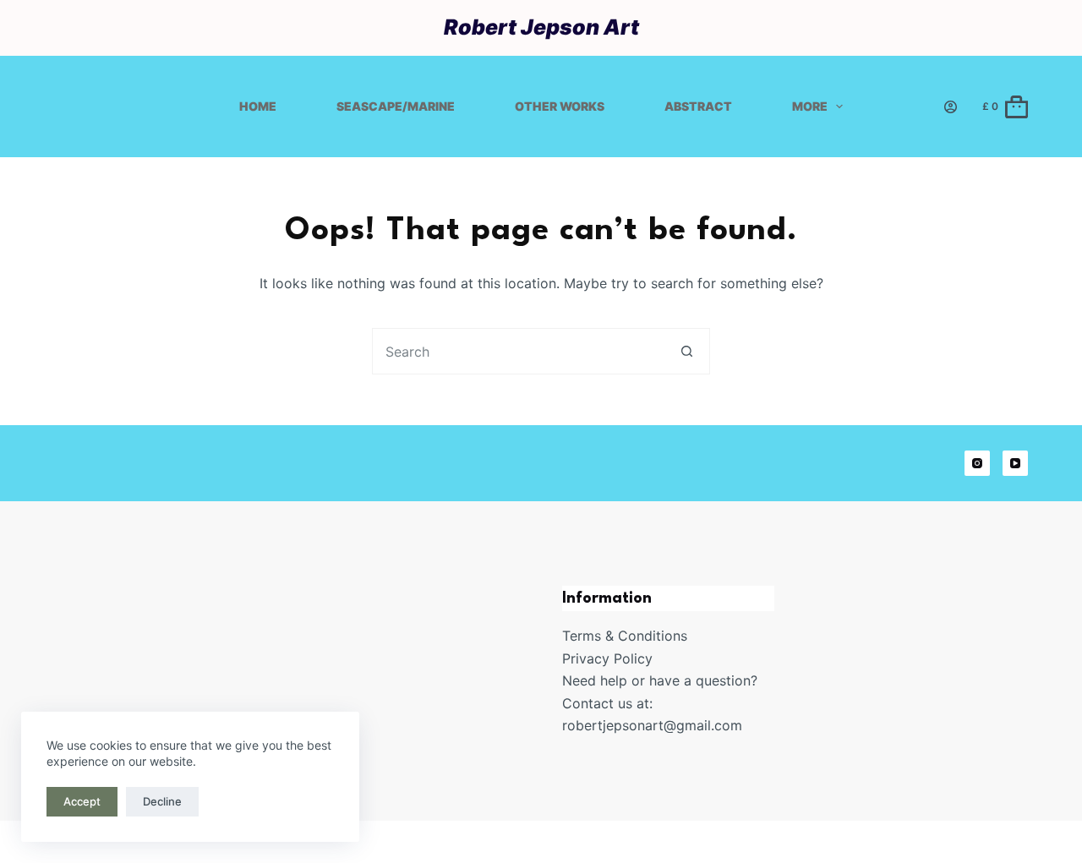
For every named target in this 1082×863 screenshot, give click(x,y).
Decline (162, 801)
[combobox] (518, 351)
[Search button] (686, 351)
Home (257, 106)
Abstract (698, 106)
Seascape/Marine (395, 106)
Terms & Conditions (624, 635)
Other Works (559, 106)
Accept (82, 801)
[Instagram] (977, 463)
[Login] (950, 107)
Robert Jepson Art (541, 27)
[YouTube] (1015, 463)
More (810, 106)
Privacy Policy (607, 658)
